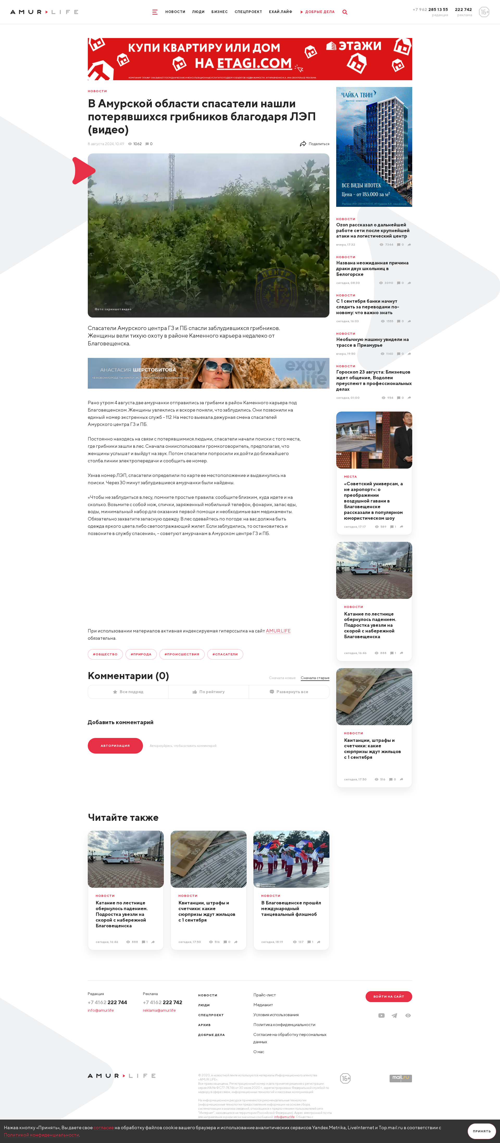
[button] (408, 1015)
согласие (103, 1127)
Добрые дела (211, 1035)
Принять (482, 1131)
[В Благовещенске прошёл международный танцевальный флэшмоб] (319, 942)
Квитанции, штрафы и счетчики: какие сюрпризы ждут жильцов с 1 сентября (372, 748)
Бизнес (219, 12)
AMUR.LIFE (278, 630)
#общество (105, 654)
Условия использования (276, 1014)
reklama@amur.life (159, 1010)
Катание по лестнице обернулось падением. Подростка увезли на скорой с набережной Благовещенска (370, 625)
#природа (141, 654)
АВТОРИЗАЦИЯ (115, 746)
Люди (198, 12)
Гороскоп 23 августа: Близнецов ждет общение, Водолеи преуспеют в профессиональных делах (374, 380)
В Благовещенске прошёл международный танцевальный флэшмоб (291, 908)
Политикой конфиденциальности (41, 1135)
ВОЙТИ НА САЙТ (388, 996)
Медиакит (263, 1004)
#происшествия (182, 654)
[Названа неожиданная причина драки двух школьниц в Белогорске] (410, 283)
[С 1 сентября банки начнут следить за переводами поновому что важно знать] (410, 321)
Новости (175, 12)
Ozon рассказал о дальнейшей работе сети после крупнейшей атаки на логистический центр (373, 230)
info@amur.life (101, 1010)
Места (350, 476)
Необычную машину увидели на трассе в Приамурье (372, 342)
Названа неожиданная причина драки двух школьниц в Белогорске (372, 268)
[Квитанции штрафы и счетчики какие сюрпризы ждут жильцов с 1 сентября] (402, 779)
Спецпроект (248, 12)
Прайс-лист (264, 994)
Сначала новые (282, 678)
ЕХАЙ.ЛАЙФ (280, 12)
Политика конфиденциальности (284, 1024)
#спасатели (225, 654)
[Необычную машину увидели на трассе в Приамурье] (410, 353)
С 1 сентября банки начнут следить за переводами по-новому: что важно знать (367, 306)
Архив (204, 1025)
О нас (258, 1051)
